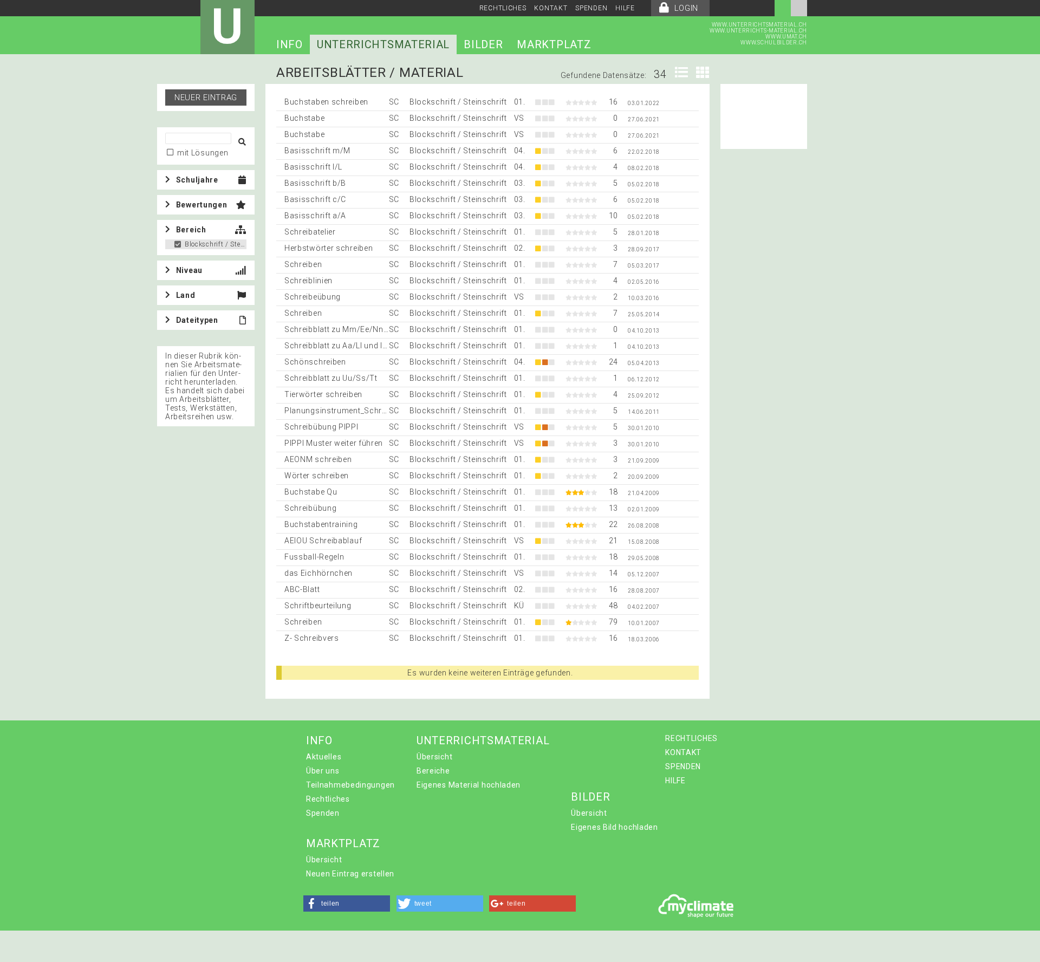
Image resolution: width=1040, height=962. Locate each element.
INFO (289, 44)
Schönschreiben (315, 362)
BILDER (483, 44)
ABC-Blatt (302, 589)
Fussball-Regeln (314, 556)
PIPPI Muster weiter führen (333, 443)
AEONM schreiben (318, 459)
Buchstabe (304, 118)
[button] (346, 903)
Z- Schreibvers (311, 638)
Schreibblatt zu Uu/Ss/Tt (331, 378)
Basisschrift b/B (315, 183)
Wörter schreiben (316, 475)
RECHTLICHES (502, 8)
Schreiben (303, 264)
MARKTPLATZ (554, 44)
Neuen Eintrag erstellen (350, 873)
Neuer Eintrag (205, 97)
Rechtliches (328, 799)
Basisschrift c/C (315, 199)
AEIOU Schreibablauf (323, 540)
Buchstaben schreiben (326, 102)
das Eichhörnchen (318, 573)
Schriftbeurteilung (318, 605)
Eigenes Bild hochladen (614, 827)
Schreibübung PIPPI (321, 426)
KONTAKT (550, 8)
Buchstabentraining (321, 524)
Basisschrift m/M (317, 150)
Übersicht (434, 756)
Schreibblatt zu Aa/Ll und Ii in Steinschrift (361, 345)
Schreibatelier (310, 231)
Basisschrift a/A (315, 215)
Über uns (323, 770)
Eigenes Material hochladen (469, 785)
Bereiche (433, 770)
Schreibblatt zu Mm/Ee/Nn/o (338, 329)
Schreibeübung (312, 296)
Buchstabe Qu (310, 491)
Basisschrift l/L (313, 166)
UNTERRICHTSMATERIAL (383, 44)
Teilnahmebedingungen (350, 785)
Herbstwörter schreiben (328, 248)
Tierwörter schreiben (323, 394)
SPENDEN (591, 8)
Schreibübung (310, 508)
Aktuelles (323, 756)
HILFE (625, 8)
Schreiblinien (308, 280)
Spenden (323, 813)
